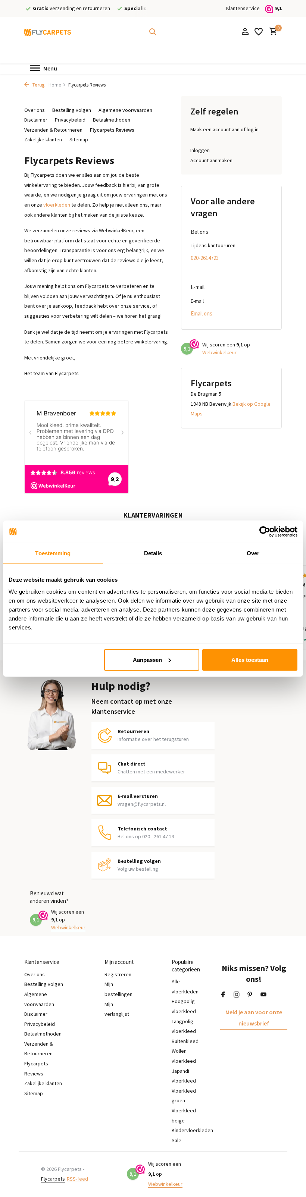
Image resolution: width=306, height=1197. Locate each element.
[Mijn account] (245, 32)
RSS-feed (77, 1178)
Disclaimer (35, 119)
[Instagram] (237, 994)
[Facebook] (223, 994)
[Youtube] (263, 994)
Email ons (201, 313)
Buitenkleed (185, 1041)
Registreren (117, 974)
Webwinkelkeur (219, 352)
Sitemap (78, 139)
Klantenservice (243, 8)
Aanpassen (147, 659)
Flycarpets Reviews (112, 129)
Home (55, 85)
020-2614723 (205, 257)
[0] (271, 32)
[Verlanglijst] (259, 32)
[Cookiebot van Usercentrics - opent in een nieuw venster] (264, 531)
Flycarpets (53, 1178)
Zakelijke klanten (43, 139)
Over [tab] (253, 553)
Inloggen (200, 150)
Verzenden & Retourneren (53, 129)
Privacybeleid (70, 119)
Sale (176, 1140)
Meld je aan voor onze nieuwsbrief (253, 1017)
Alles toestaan (249, 659)
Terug (38, 85)
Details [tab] (153, 553)
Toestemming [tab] (53, 553)
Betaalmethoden (111, 119)
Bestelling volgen (71, 110)
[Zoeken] (152, 31)
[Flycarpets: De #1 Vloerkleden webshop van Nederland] (47, 32)
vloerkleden (56, 204)
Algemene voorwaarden (125, 110)
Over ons (34, 110)
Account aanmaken (211, 160)
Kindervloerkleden (192, 1130)
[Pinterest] (250, 994)
